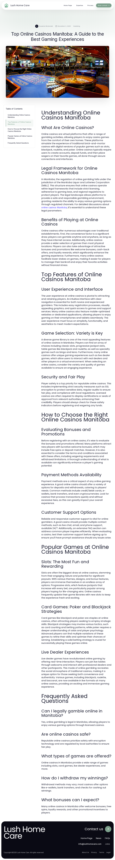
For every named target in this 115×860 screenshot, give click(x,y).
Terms (101, 852)
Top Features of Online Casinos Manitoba (19, 123)
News (98, 838)
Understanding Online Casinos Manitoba (19, 116)
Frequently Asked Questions (18, 143)
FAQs (107, 838)
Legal (108, 852)
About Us (85, 852)
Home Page (86, 838)
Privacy (94, 852)
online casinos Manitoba (54, 207)
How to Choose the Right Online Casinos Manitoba (19, 130)
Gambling (76, 26)
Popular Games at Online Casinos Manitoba (20, 137)
